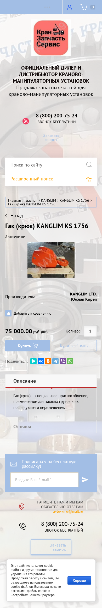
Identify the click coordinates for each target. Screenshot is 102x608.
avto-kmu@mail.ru (68, 511)
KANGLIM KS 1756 (74, 200)
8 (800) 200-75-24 (56, 115)
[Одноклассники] (48, 361)
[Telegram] (55, 361)
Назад (16, 216)
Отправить (85, 479)
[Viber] (63, 361)
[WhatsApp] (70, 361)
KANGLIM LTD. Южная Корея (83, 296)
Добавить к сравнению (32, 313)
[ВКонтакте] (41, 361)
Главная (14, 200)
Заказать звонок (51, 137)
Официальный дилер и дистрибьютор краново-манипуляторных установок (51, 74)
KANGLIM (48, 200)
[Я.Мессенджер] (33, 361)
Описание (24, 380)
